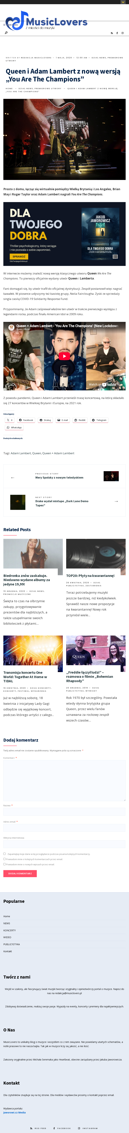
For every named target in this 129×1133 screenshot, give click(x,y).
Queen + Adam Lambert (58, 453)
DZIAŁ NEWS (99, 57)
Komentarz (10, 757)
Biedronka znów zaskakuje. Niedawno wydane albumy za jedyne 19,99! (26, 579)
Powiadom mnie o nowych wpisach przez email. (30, 864)
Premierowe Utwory (48, 88)
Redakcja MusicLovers (36, 57)
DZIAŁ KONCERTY (40, 688)
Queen (36, 453)
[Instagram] (122, 33)
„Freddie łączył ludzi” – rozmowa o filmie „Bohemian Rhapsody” (89, 676)
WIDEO (7, 937)
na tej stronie (42, 1095)
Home (9, 88)
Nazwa (8, 805)
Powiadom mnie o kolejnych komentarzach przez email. (34, 859)
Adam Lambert (21, 453)
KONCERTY (9, 930)
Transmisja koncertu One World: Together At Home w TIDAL (25, 676)
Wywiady (91, 690)
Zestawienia (93, 585)
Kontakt (7, 951)
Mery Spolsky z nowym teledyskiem (59, 475)
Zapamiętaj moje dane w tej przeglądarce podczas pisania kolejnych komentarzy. (49, 854)
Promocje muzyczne (17, 594)
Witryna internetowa (13, 837)
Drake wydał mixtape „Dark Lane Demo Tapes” (61, 501)
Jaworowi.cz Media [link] (14, 1112)
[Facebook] (117, 33)
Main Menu (12, 24)
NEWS (6, 923)
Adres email (10, 821)
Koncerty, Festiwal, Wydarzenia (25, 691)
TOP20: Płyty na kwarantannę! (90, 575)
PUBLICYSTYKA (11, 944)
